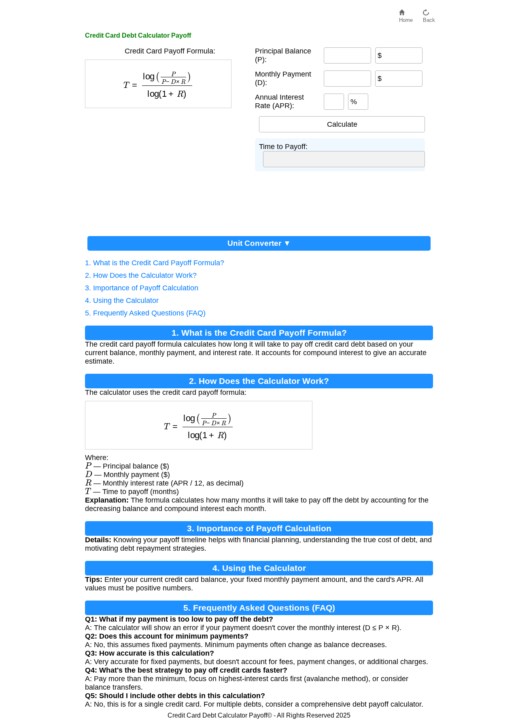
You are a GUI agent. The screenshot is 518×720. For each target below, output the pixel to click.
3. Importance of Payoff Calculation (141, 288)
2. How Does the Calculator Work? (141, 275)
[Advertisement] (166, 169)
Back (429, 18)
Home (406, 18)
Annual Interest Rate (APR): (279, 101)
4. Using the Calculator (122, 300)
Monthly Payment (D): (283, 78)
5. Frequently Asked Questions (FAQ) (145, 313)
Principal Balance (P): (283, 55)
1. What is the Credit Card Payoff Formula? (154, 263)
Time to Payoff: (283, 147)
